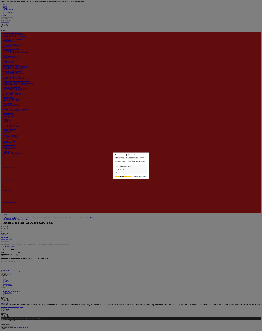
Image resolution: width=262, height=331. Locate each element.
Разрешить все (122, 176)
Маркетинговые (121, 172)
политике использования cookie (122, 163)
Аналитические (121, 169)
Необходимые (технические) (124, 166)
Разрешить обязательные (139, 176)
